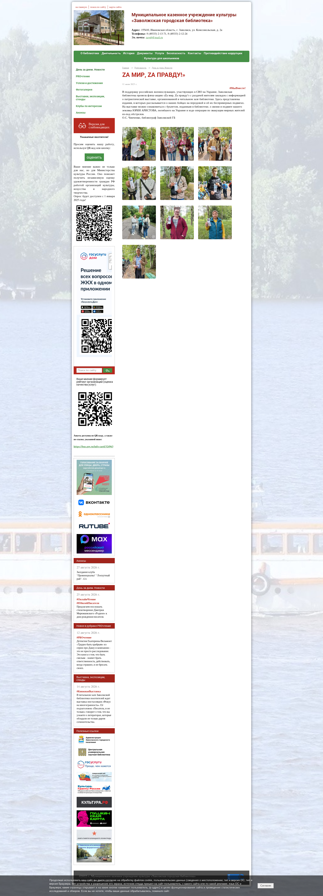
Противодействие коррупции (223, 53)
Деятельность (111, 53)
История (128, 53)
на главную (81, 7)
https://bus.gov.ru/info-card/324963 (93, 446)
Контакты (194, 53)
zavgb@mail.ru (154, 37)
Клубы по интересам (89, 106)
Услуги (159, 53)
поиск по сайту (98, 7)
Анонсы (81, 112)
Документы (145, 53)
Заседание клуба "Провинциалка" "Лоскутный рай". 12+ (93, 575)
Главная (125, 67)
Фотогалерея (84, 89)
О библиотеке (90, 53)
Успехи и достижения (89, 83)
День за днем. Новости (90, 69)
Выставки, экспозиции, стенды (90, 98)
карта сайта (115, 7)
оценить (94, 157)
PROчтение (83, 76)
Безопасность (176, 53)
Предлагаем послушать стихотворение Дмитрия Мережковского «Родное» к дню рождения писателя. (92, 608)
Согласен (265, 885)
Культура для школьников (161, 58)
